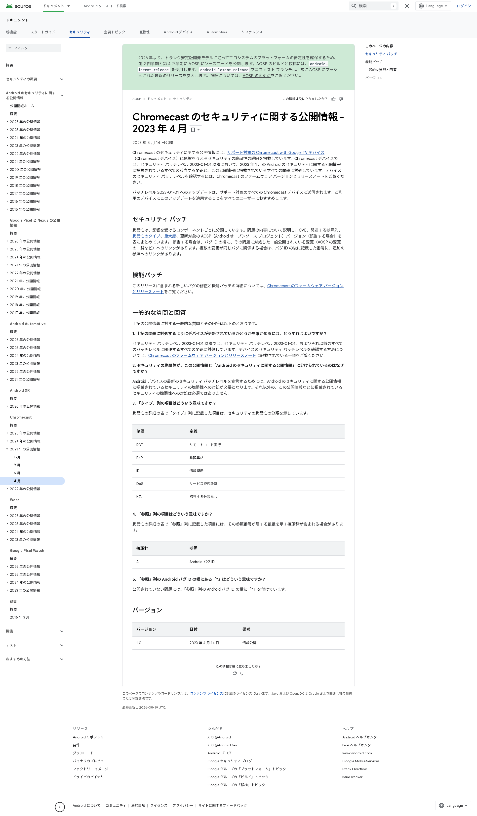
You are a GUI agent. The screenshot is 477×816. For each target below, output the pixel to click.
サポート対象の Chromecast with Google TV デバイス (275, 152)
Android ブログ (219, 753)
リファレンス (252, 32)
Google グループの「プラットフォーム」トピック (246, 769)
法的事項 (138, 806)
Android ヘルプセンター (361, 737)
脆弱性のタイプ (146, 236)
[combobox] (373, 5)
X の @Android (219, 737)
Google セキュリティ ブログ (229, 761)
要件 (76, 745)
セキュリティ (79, 32)
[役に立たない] (341, 99)
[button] (29, 79)
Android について (87, 806)
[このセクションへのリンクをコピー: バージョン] (167, 611)
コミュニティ (116, 806)
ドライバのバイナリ (88, 777)
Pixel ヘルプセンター (358, 745)
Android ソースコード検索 (104, 6)
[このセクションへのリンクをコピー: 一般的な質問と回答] (191, 313)
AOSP (136, 99)
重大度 (170, 236)
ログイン (464, 6)
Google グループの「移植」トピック (236, 785)
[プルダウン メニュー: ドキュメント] (71, 6)
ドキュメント (53, 6)
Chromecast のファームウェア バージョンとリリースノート (202, 355)
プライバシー (182, 806)
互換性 (144, 32)
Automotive (217, 32)
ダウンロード (83, 753)
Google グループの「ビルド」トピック (238, 777)
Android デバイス (178, 32)
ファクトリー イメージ (90, 769)
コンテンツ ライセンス (206, 693)
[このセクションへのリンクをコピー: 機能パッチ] (167, 276)
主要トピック (114, 32)
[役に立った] (333, 99)
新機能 (11, 32)
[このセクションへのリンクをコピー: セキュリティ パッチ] (192, 220)
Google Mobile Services (360, 761)
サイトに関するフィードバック (222, 806)
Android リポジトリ (88, 737)
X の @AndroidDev (222, 745)
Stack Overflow (354, 769)
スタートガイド (43, 32)
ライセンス (158, 806)
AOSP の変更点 (257, 75)
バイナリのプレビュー (90, 761)
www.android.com (357, 753)
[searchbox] (33, 48)
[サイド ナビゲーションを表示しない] (60, 807)
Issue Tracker (352, 777)
